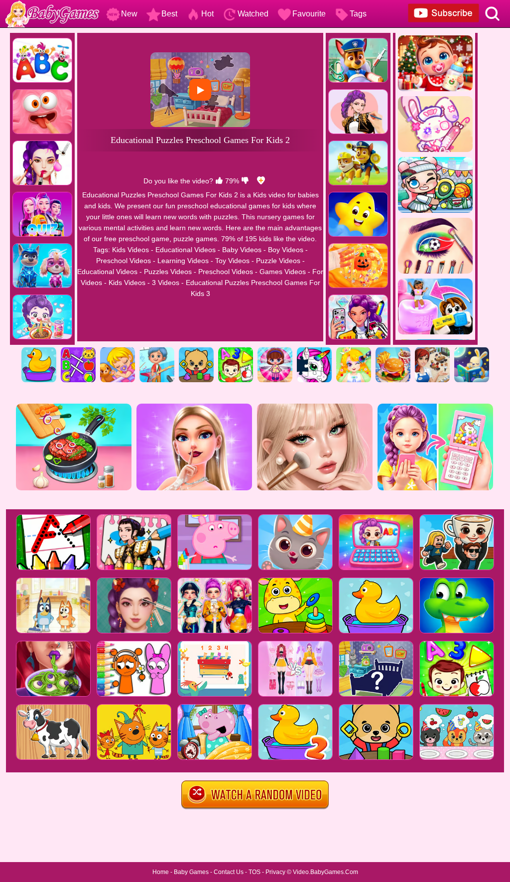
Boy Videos (285, 250)
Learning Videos (183, 261)
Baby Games (191, 872)
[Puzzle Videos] (314, 350)
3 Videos (165, 283)
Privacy (275, 872)
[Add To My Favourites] (261, 181)
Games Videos (282, 272)
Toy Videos (232, 261)
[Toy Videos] (275, 350)
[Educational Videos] (78, 350)
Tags (358, 13)
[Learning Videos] (236, 350)
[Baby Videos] (117, 350)
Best (169, 13)
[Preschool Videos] (196, 350)
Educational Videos (185, 250)
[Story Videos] (472, 350)
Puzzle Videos (278, 261)
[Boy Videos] (157, 350)
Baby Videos (241, 250)
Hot (207, 13)
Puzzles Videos (168, 272)
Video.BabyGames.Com (325, 872)
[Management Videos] (432, 350)
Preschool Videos (123, 261)
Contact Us (229, 872)
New (129, 13)
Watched (253, 13)
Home (160, 872)
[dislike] (245, 181)
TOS (254, 872)
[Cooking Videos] (393, 350)
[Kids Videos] (39, 350)
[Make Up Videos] (354, 350)
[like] (219, 181)
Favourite (309, 13)
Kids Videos (130, 250)
